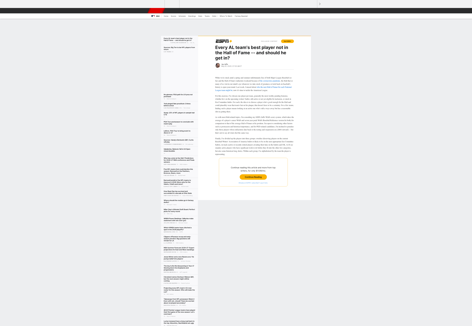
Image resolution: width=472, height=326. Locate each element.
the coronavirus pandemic (270, 80)
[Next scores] (319, 4)
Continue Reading (253, 177)
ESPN (156, 10)
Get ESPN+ (287, 41)
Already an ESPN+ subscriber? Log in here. (253, 183)
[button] (314, 10)
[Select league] (157, 4)
